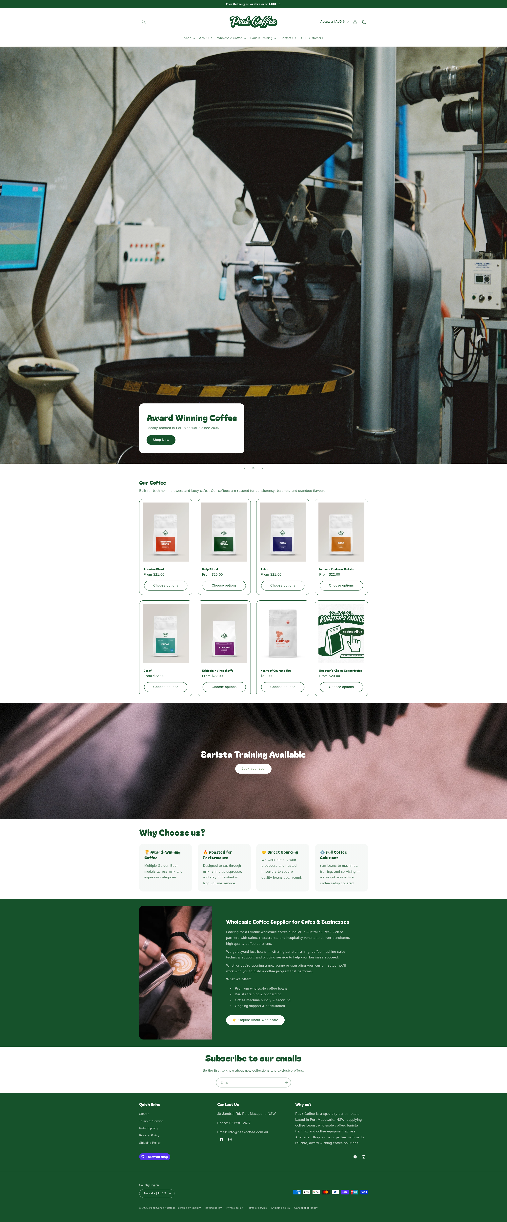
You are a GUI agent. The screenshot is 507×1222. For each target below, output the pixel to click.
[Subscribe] (286, 1082)
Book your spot (254, 768)
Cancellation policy (306, 1208)
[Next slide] (262, 468)
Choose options (165, 585)
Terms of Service (151, 1121)
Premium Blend (154, 569)
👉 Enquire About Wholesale (255, 1020)
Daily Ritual (210, 569)
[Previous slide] (244, 468)
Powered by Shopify (189, 1208)
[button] (143, 21)
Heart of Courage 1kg (276, 670)
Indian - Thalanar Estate (336, 569)
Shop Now (161, 439)
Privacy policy (234, 1208)
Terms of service (257, 1208)
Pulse (264, 569)
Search (144, 1113)
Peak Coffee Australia (162, 1208)
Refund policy (148, 1128)
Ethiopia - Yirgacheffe (217, 670)
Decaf (148, 670)
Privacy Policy (149, 1135)
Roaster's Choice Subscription (340, 670)
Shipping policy (280, 1208)
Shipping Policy (150, 1142)
